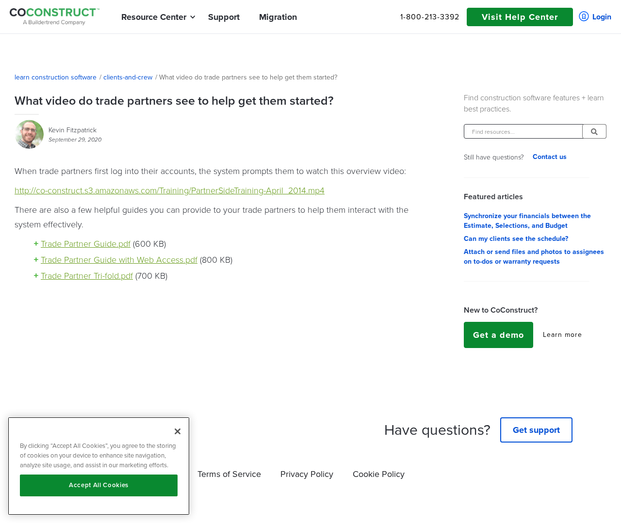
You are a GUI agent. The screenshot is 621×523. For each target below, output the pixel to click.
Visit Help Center (520, 17)
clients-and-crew (127, 77)
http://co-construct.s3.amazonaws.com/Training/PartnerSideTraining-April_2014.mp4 (170, 190)
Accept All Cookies (99, 485)
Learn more (562, 335)
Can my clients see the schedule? (516, 239)
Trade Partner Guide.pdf (86, 243)
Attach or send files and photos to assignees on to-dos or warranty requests (534, 257)
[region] (99, 466)
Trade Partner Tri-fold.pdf (87, 275)
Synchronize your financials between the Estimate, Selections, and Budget (527, 221)
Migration (278, 17)
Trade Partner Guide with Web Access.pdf (119, 259)
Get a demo (498, 335)
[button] (154, 17)
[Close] (177, 431)
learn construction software (56, 77)
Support (224, 17)
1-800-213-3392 (429, 17)
